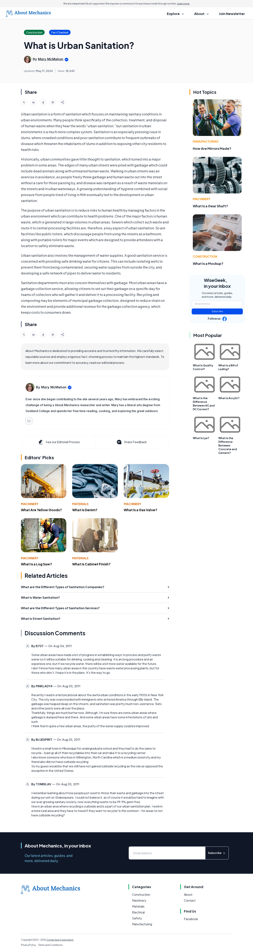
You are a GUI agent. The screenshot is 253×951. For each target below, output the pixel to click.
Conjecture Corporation (60, 939)
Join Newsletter (232, 13)
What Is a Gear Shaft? (210, 206)
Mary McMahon (50, 59)
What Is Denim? (84, 510)
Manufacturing (206, 141)
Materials (80, 504)
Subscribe (217, 311)
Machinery (29, 504)
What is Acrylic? (228, 398)
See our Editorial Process (63, 442)
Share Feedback (135, 442)
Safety (137, 918)
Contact (190, 900)
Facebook (191, 919)
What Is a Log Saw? (36, 564)
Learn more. (183, 3)
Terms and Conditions (50, 945)
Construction (205, 256)
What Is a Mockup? (208, 263)
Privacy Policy (28, 945)
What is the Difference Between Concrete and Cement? (227, 445)
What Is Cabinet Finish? (91, 564)
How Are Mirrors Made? (212, 148)
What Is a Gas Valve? (140, 510)
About (188, 894)
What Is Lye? (201, 438)
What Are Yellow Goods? (41, 510)
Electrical (138, 912)
